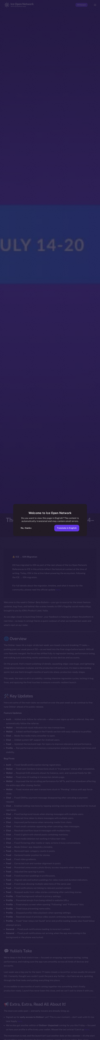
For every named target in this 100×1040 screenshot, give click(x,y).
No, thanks (26, 528)
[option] (1, 1035)
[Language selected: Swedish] (47, 1036)
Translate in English (67, 528)
